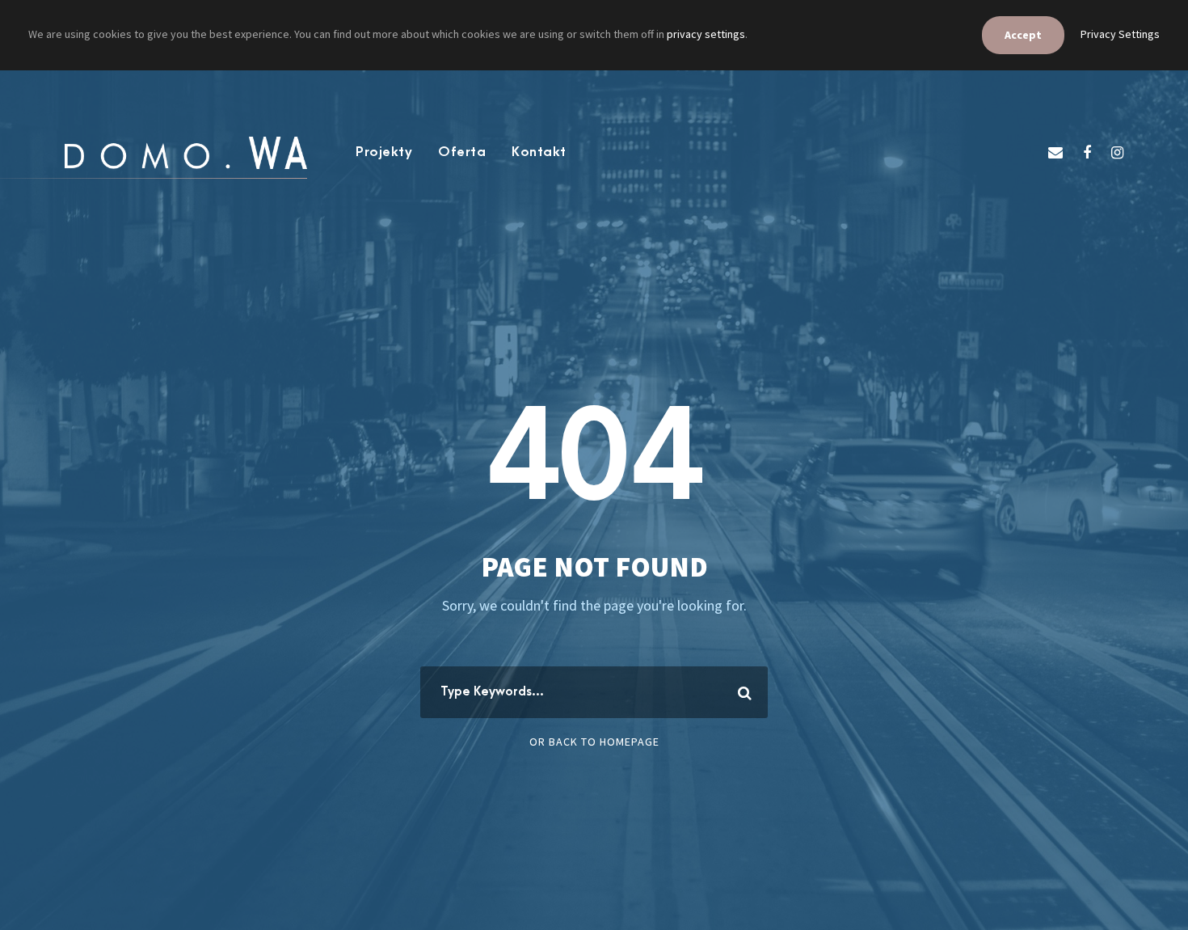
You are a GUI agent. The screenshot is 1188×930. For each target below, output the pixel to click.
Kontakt (539, 152)
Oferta (462, 152)
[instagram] (1117, 152)
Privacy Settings (1120, 34)
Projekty (384, 152)
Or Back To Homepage (594, 741)
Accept (1023, 34)
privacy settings (706, 34)
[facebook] (1087, 152)
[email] (1055, 152)
